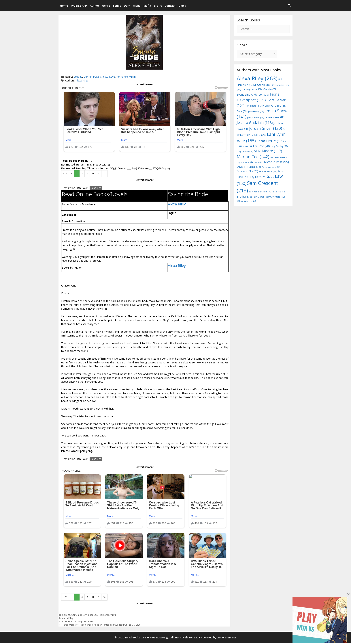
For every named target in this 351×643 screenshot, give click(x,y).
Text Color (68, 188)
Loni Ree (261, 146)
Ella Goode (268, 89)
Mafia (147, 5)
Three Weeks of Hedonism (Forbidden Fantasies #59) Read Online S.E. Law (101, 624)
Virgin (132, 76)
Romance (122, 76)
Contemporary (92, 76)
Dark (127, 5)
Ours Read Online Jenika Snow (77, 621)
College (77, 76)
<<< (65, 173)
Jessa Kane (275, 117)
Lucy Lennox (245, 151)
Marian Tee (253, 156)
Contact (170, 5)
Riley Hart (257, 177)
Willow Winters (246, 201)
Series (117, 5)
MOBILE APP (79, 5)
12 (104, 173)
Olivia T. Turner (249, 166)
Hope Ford (272, 105)
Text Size (95, 188)
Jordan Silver (265, 128)
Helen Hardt (253, 105)
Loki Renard (244, 146)
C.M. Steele (261, 85)
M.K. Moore (268, 150)
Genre (106, 5)
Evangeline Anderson (253, 94)
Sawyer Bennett (260, 191)
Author (94, 5)
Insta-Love (108, 76)
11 (93, 173)
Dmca (182, 5)
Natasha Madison (252, 162)
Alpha (137, 5)
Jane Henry (256, 111)
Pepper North (268, 171)
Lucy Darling (279, 146)
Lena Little (271, 140)
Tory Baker (261, 196)
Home (64, 5)
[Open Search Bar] (289, 5)
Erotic (158, 5)
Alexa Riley (82, 80)
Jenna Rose (255, 117)
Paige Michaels (271, 167)
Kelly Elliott (258, 135)
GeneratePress (227, 637)
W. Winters (277, 196)
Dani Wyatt (249, 89)
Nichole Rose (276, 162)
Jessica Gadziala (255, 122)
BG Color (82, 188)
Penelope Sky (247, 171)
